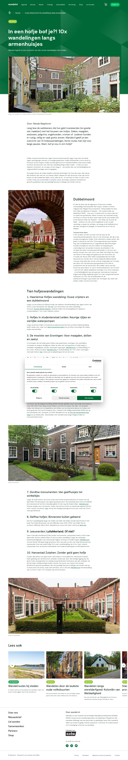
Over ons (13, 713)
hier (52, 307)
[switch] (54, 391)
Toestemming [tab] (38, 366)
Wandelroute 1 (71, 348)
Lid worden (14, 722)
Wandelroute (83, 504)
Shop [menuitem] (81, 5)
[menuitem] (13, 4)
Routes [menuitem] (32, 5)
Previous (12, 665)
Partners (12, 731)
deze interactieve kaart (55, 327)
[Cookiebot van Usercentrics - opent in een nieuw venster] (93, 361)
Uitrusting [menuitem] (72, 5)
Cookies (117, 755)
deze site (83, 525)
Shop (11, 735)
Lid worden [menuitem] (90, 5)
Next (123, 665)
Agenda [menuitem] (24, 5)
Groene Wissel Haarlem (42, 309)
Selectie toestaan (64, 398)
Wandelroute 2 (52, 350)
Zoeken (114, 4)
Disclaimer (85, 755)
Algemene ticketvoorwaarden (101, 755)
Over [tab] (90, 366)
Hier (41, 352)
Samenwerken (16, 726)
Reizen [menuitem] (41, 5)
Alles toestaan (89, 398)
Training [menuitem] (50, 5)
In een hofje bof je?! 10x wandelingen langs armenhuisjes (45, 13)
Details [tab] (64, 366)
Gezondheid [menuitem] (60, 5)
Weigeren (39, 398)
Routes (17, 13)
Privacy (76, 755)
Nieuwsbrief (14, 717)
